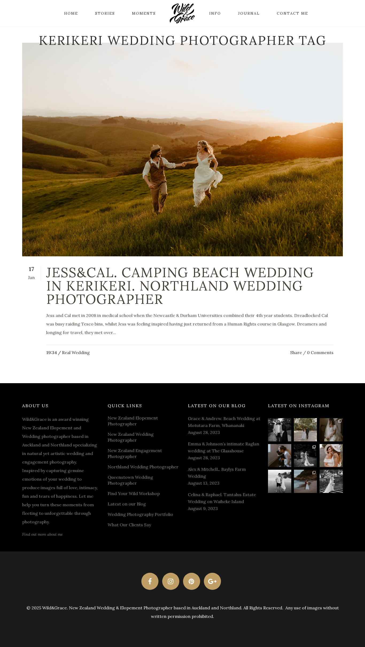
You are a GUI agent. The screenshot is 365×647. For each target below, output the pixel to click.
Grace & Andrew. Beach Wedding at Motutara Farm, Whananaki (224, 422)
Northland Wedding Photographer (143, 466)
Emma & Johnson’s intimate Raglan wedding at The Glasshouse (223, 447)
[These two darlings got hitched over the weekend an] (305, 429)
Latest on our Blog (127, 504)
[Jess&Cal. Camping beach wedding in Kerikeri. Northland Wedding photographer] (182, 149)
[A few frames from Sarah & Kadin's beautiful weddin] (305, 455)
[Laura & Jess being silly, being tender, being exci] (331, 455)
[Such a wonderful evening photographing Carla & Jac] (279, 481)
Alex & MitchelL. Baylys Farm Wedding (217, 472)
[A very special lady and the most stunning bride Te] (331, 481)
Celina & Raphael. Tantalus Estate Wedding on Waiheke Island (222, 498)
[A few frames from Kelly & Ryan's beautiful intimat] (305, 481)
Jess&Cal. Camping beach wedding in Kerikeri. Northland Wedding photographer (180, 286)
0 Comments (320, 352)
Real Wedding (76, 352)
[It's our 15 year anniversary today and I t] (279, 429)
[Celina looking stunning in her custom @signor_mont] (331, 429)
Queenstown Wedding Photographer (130, 480)
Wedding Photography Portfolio (140, 514)
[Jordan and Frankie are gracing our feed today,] (279, 455)
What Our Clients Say (129, 524)
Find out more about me (42, 534)
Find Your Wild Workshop (134, 493)
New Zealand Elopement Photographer (133, 420)
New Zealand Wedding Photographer (131, 437)
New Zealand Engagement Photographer (135, 453)
